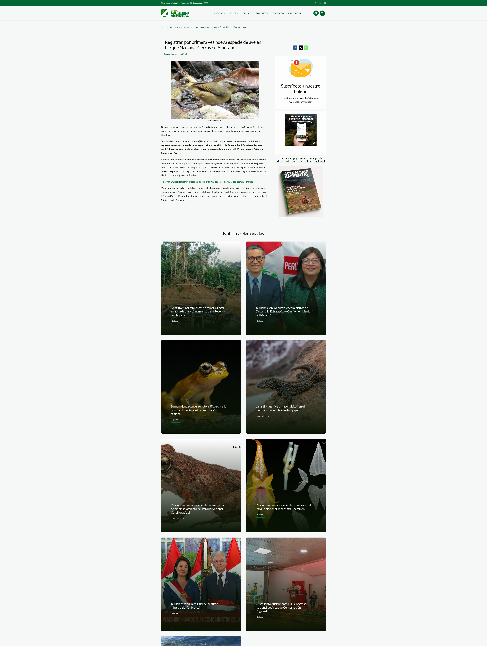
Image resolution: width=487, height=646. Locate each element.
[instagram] (320, 3)
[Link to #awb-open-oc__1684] (322, 13)
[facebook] (311, 3)
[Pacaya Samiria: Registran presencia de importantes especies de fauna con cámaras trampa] (207, 181)
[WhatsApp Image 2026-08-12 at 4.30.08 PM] (301, 167)
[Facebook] (295, 47)
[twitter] (316, 3)
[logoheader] (175, 9)
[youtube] (325, 3)
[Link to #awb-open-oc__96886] (316, 13)
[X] (301, 47)
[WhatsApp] (306, 47)
